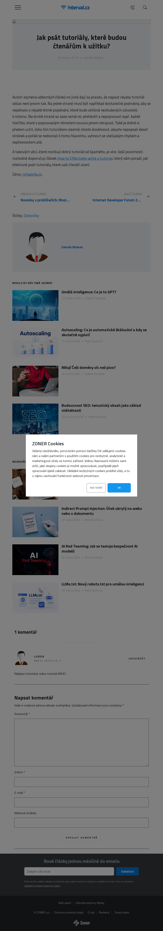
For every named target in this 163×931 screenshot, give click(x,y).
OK (119, 488)
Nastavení (96, 488)
